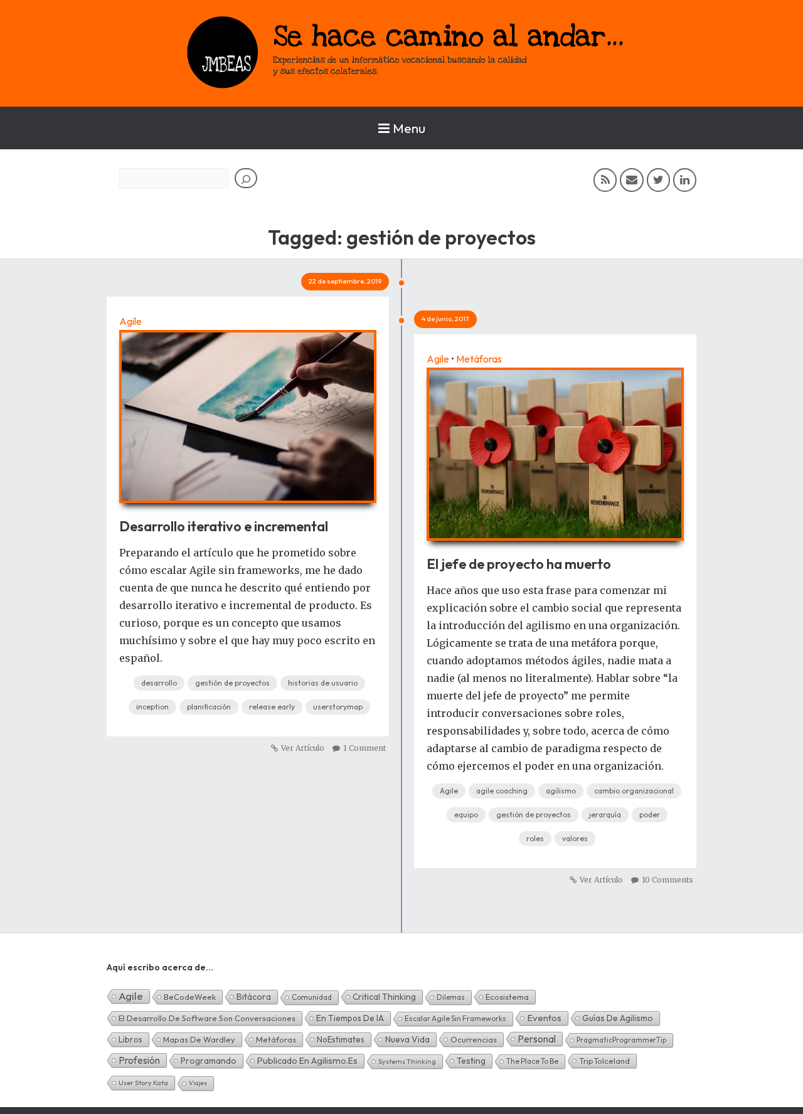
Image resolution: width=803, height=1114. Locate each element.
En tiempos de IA (350, 1018)
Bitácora (254, 996)
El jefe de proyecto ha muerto (519, 564)
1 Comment (364, 748)
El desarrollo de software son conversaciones (207, 1018)
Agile (130, 321)
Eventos (544, 1018)
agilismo (561, 790)
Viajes (198, 1083)
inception (152, 706)
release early (272, 706)
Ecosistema (507, 997)
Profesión (139, 1060)
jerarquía (605, 814)
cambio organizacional (634, 790)
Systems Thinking (407, 1061)
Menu (409, 128)
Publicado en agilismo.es (307, 1060)
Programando (209, 1060)
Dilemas (451, 997)
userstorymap (338, 706)
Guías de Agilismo (617, 1018)
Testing (471, 1060)
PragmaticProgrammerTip (621, 1039)
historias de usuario (323, 682)
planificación (209, 706)
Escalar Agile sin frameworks (455, 1018)
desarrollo (159, 682)
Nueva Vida (407, 1039)
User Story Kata (143, 1082)
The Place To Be (532, 1061)
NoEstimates (340, 1039)
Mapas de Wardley (199, 1039)
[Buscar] (246, 178)
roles (535, 838)
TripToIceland (604, 1061)
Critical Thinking (384, 996)
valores (575, 838)
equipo (466, 814)
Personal (537, 1038)
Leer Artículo (248, 409)
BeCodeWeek (190, 997)
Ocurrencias (473, 1039)
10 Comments (667, 879)
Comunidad (312, 997)
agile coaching (502, 790)
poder (649, 814)
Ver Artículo (302, 748)
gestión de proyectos (232, 682)
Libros (130, 1039)
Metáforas (479, 359)
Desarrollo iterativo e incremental (223, 526)
